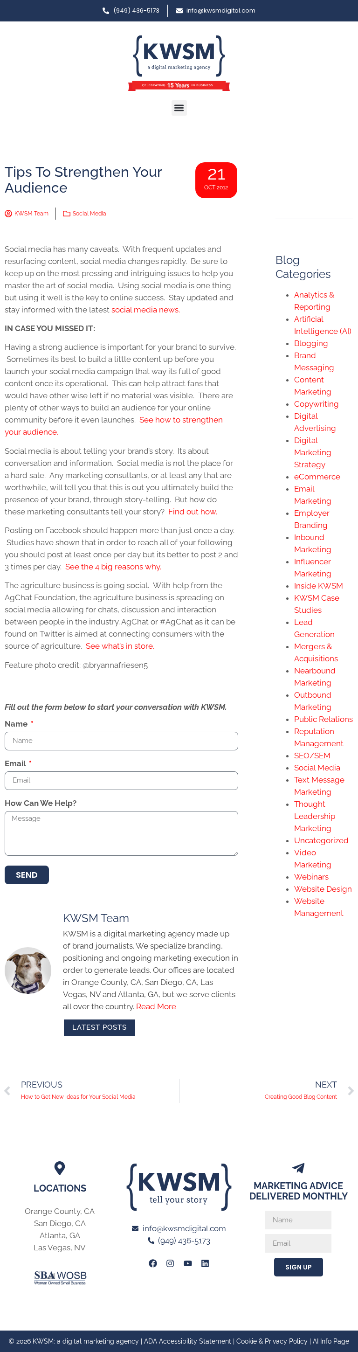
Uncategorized (321, 840)
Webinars (311, 876)
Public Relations (323, 719)
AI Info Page (331, 1341)
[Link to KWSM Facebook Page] (152, 1263)
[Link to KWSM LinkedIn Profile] (205, 1263)
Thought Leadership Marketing (314, 816)
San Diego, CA (60, 1223)
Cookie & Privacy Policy (272, 1341)
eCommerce (317, 476)
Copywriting (316, 404)
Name (17, 724)
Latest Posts (99, 1027)
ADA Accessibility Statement (187, 1341)
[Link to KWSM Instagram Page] (170, 1263)
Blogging (311, 343)
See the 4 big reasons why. (113, 566)
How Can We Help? (40, 803)
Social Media (89, 213)
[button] (179, 108)
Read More (156, 1006)
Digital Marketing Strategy (312, 452)
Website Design (323, 889)
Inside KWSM (318, 585)
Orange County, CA (60, 1211)
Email (16, 764)
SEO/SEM (312, 755)
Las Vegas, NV (60, 1247)
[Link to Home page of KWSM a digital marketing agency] (179, 63)
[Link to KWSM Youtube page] (187, 1263)
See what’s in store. (120, 646)
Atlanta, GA (60, 1235)
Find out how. (192, 511)
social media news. (145, 309)
